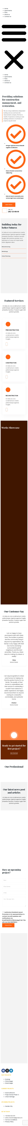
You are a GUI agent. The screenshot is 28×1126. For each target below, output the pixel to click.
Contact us (7, 16)
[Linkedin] (11, 1071)
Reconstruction (12, 395)
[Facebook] (3, 1071)
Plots (5, 12)
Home (6, 8)
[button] (14, 46)
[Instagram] (7, 1071)
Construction (11, 363)
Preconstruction (12, 330)
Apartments (8, 10)
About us (7, 14)
